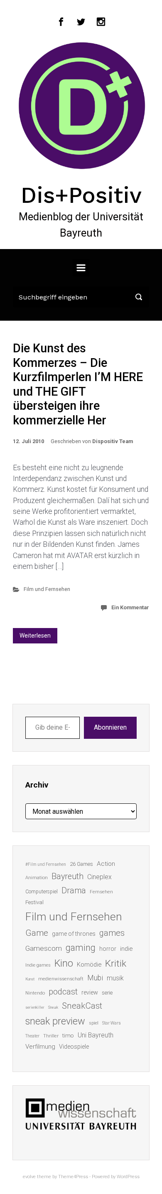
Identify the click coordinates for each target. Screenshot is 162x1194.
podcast (63, 992)
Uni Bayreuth (95, 1035)
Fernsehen (101, 892)
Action (106, 863)
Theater (32, 1036)
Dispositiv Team (112, 441)
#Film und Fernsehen (45, 864)
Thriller (51, 1036)
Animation (36, 877)
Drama (73, 890)
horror (107, 948)
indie (126, 948)
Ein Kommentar (130, 607)
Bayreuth (67, 876)
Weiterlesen (35, 635)
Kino (63, 963)
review (89, 992)
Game (36, 933)
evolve (29, 1176)
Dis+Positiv (81, 195)
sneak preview (55, 1021)
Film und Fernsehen (47, 589)
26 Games (81, 864)
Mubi (95, 978)
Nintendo (35, 993)
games (112, 933)
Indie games (38, 965)
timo (68, 1035)
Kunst (29, 979)
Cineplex (99, 877)
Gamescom (43, 948)
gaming (81, 947)
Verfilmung (40, 1046)
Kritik (115, 963)
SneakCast (82, 1006)
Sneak (53, 1007)
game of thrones (74, 933)
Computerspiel (41, 892)
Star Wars (111, 1023)
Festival (34, 902)
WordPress (128, 1176)
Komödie (89, 964)
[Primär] (81, 268)
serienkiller (34, 1007)
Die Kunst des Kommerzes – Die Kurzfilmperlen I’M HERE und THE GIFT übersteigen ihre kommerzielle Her (78, 384)
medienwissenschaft (60, 979)
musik (115, 978)
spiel (93, 1023)
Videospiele (74, 1046)
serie (107, 993)
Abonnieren (110, 727)
